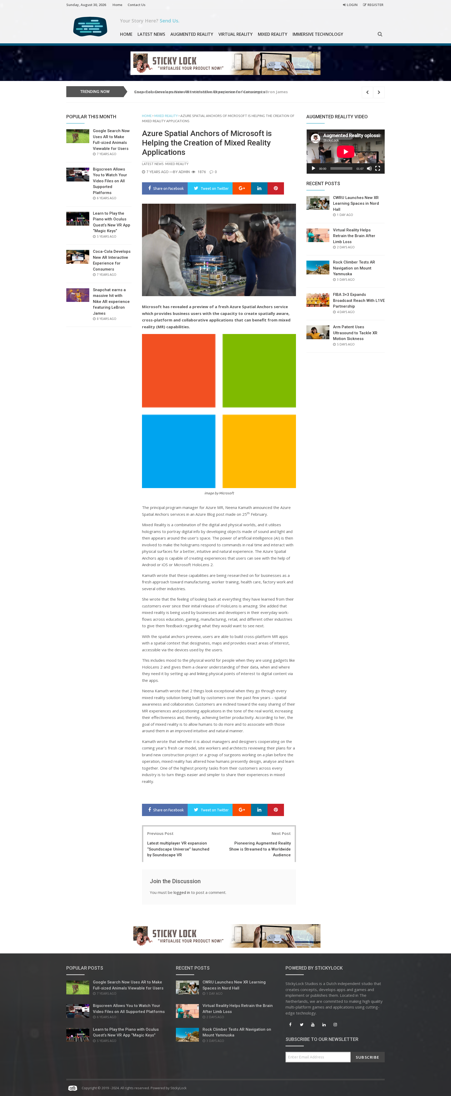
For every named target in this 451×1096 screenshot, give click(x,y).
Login (352, 4)
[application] (345, 152)
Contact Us (136, 4)
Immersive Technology (318, 34)
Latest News (151, 34)
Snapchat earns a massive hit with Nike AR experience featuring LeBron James (211, 91)
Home (117, 4)
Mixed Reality (272, 34)
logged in (182, 892)
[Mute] (369, 168)
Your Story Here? (149, 20)
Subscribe (367, 1057)
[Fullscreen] (377, 168)
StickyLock (178, 1088)
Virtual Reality (235, 34)
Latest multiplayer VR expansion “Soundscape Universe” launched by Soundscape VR (178, 849)
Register (375, 4)
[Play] (313, 168)
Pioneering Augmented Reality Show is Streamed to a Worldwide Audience (260, 849)
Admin (184, 172)
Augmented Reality (191, 34)
